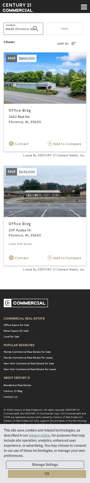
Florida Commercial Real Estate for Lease (28, 357)
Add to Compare (66, 143)
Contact (21, 143)
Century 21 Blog (13, 391)
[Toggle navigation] (84, 4)
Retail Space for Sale (16, 330)
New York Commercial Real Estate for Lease (30, 369)
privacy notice (39, 435)
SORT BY (63, 43)
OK (47, 474)
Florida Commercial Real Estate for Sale (27, 351)
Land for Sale (11, 336)
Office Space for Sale (16, 325)
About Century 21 (17, 377)
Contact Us (11, 396)
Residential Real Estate (17, 385)
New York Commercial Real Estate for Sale (29, 363)
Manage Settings (45, 464)
